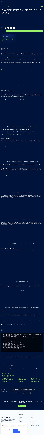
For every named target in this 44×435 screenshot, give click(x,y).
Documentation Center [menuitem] (34, 421)
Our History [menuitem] (19, 415)
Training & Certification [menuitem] (20, 420)
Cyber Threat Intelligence (17, 392)
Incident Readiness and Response (28, 389)
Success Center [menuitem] (19, 421)
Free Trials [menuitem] (32, 418)
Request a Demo (22, 405)
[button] (42, 1)
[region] (14, 428)
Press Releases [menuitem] (19, 417)
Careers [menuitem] (32, 414)
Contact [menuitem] (32, 415)
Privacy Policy (6, 427)
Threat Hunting (26, 392)
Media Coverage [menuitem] (19, 418)
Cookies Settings (5, 429)
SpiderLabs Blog (6, 6)
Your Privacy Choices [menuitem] (34, 425)
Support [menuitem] (32, 420)
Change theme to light (41, 6)
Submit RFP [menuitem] (32, 417)
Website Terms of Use (12, 427)
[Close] (26, 424)
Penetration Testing (16, 389)
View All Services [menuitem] (20, 414)
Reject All (15, 429)
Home (2, 6)
